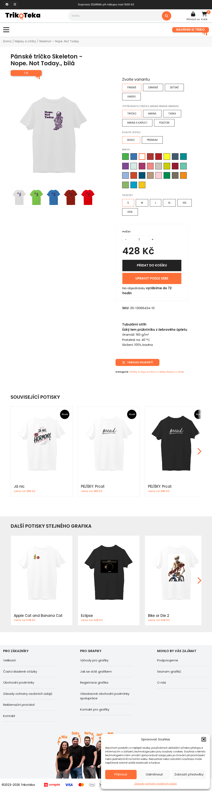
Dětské (174, 87)
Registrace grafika (94, 682)
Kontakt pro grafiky (94, 709)
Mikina (152, 113)
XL (169, 202)
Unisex (131, 96)
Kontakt (9, 716)
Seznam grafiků (169, 671)
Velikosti (9, 660)
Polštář (164, 122)
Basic (131, 140)
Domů (7, 41)
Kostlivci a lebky (156, 371)
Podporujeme (167, 660)
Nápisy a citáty (25, 41)
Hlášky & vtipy (138, 371)
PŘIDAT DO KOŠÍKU (152, 265)
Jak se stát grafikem (96, 671)
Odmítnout (154, 774)
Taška (172, 113)
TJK (26, 73)
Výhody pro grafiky (94, 660)
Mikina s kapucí (137, 122)
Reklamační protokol (19, 704)
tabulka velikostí (140, 362)
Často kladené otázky (20, 671)
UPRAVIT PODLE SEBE (151, 278)
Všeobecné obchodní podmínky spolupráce (104, 696)
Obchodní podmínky (18, 682)
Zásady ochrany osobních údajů (155, 783)
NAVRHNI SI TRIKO (190, 29)
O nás (161, 682)
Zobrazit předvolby (189, 774)
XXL (185, 202)
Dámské (153, 87)
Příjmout (120, 774)
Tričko (131, 113)
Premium (152, 140)
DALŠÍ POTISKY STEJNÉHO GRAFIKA (51, 526)
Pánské (131, 87)
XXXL (130, 212)
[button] (204, 739)
